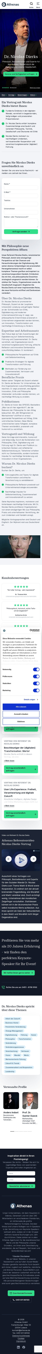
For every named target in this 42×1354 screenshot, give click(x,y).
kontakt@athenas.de (21, 1330)
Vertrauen (25, 1051)
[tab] (12, 1131)
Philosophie (10, 1039)
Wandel (17, 1055)
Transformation (25, 1039)
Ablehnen (21, 721)
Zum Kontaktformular (22, 1293)
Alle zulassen (21, 707)
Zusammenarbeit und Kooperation (18, 1067)
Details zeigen (29, 699)
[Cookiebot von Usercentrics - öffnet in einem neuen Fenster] (29, 630)
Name (7, 184)
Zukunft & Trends (12, 1063)
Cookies (21, 1338)
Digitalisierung (11, 1035)
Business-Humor (11, 1023)
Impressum (21, 1341)
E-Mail (7, 192)
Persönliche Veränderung (15, 1027)
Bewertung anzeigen (35, 87)
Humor (33, 1035)
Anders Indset (10, 1112)
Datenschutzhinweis (21, 1336)
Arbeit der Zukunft (12, 1019)
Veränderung (10, 1043)
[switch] (36, 676)
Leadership (9, 1071)
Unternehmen (9, 209)
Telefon (7, 200)
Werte (26, 1055)
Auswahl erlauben (21, 714)
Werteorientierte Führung (15, 1059)
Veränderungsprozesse (14, 1047)
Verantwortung (11, 1051)
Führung (24, 1035)
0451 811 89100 (22, 1300)
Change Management (14, 1031)
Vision (7, 1055)
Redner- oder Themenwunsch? (16, 217)
